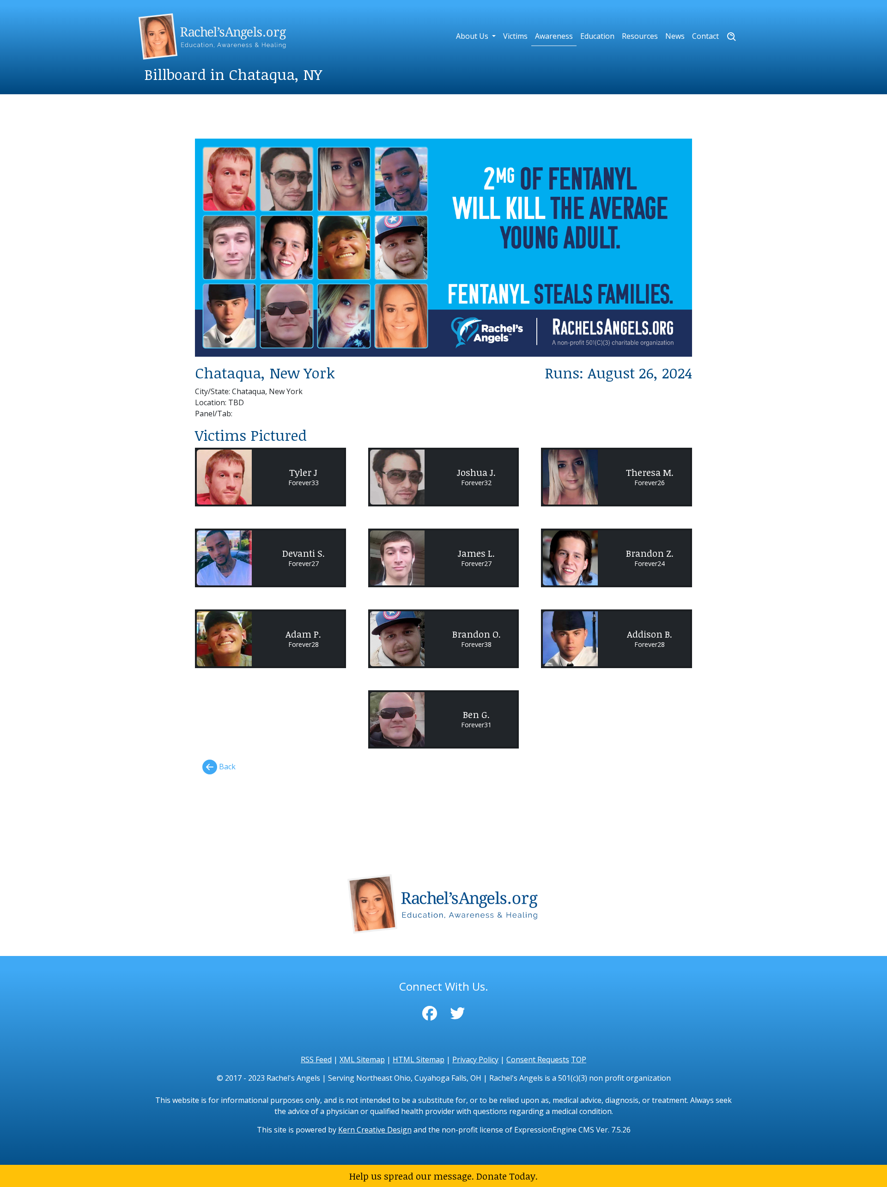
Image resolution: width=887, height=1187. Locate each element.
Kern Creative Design (375, 1130)
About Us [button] (473, 36)
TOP (578, 1059)
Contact (705, 36)
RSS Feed (316, 1059)
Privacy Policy (475, 1059)
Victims (515, 36)
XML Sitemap (362, 1059)
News (675, 36)
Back (226, 766)
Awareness (554, 36)
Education (597, 36)
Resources (640, 36)
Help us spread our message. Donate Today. (443, 1175)
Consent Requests (537, 1059)
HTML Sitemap (418, 1059)
